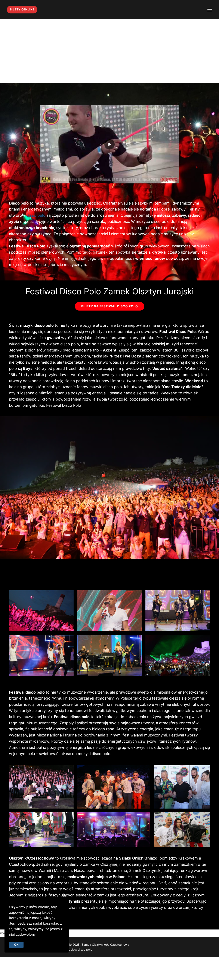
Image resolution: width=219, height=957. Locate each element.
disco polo (36, 215)
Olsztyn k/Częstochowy (31, 858)
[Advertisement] (109, 51)
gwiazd (53, 337)
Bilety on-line (22, 9)
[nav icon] (209, 9)
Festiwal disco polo (72, 716)
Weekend (194, 381)
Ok (16, 944)
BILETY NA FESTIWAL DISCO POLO (109, 306)
